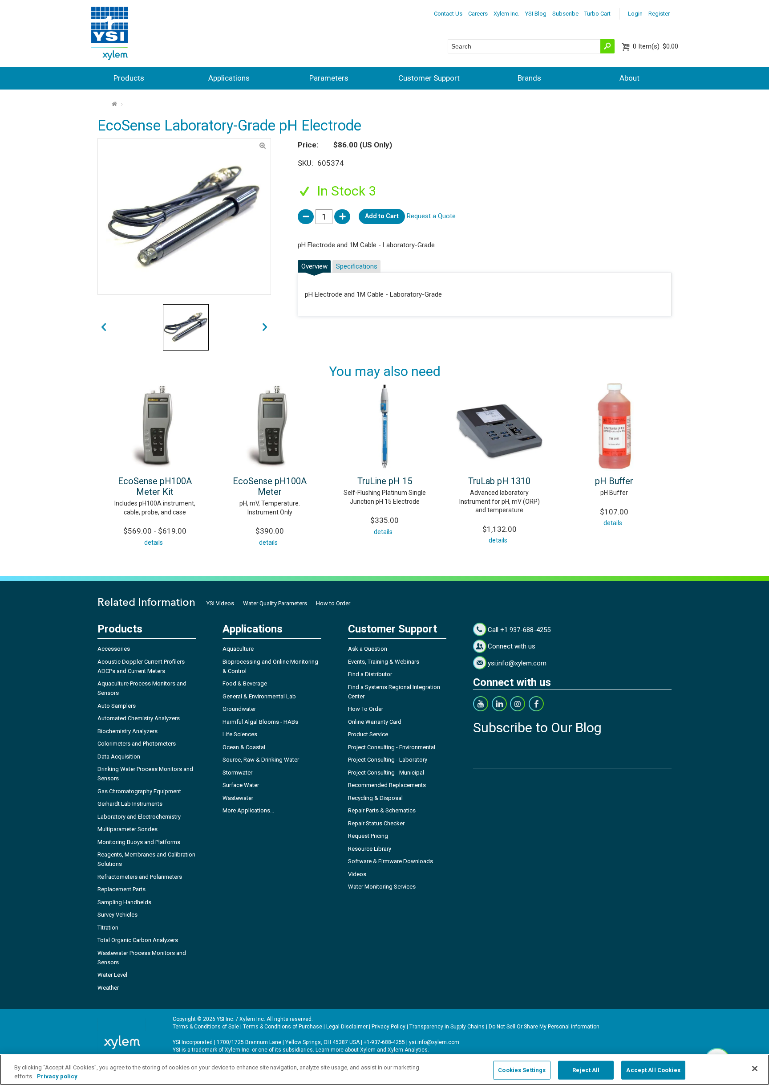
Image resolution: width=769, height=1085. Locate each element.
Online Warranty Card (374, 721)
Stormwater (237, 772)
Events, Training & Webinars (383, 661)
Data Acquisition (118, 756)
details (153, 542)
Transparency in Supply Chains (447, 1027)
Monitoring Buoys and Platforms (138, 842)
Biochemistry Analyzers (127, 731)
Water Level (112, 974)
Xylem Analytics (408, 1050)
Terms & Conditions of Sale (206, 1027)
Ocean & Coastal (244, 747)
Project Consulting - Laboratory (387, 759)
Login (635, 13)
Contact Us (448, 13)
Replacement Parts (121, 889)
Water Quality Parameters (275, 603)
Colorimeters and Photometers (136, 743)
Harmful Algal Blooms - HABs (260, 721)
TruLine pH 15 (384, 481)
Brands (529, 77)
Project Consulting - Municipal (386, 772)
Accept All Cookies (653, 1070)
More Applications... (248, 810)
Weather (108, 987)
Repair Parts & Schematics (382, 810)
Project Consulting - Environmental (391, 747)
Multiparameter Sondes (127, 829)
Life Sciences (240, 734)
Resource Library (369, 848)
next (103, 328)
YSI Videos (220, 603)
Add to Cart (382, 216)
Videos (357, 874)
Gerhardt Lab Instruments (129, 803)
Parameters (328, 77)
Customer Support (429, 77)
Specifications (356, 266)
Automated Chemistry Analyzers (138, 718)
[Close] (755, 1068)
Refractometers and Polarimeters (139, 876)
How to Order (333, 603)
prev (265, 328)
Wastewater (238, 798)
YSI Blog (535, 13)
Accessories (113, 648)
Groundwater (239, 709)
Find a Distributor (370, 674)
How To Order (365, 709)
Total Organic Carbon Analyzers (137, 940)
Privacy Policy (388, 1027)
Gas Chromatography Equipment (139, 791)
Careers (478, 13)
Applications (229, 77)
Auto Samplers (116, 705)
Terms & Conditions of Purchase (282, 1027)
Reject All (585, 1070)
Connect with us (511, 646)
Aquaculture (238, 648)
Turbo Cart (597, 13)
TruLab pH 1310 (499, 481)
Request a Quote (431, 216)
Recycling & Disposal (375, 798)
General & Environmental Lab (259, 696)
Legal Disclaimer (347, 1027)
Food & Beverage (245, 683)
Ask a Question (367, 648)
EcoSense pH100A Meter (270, 486)
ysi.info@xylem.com (517, 663)
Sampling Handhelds (124, 902)
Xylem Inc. (506, 13)
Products (128, 77)
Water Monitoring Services (382, 886)
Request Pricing (368, 835)
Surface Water (241, 785)
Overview (314, 266)
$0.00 (655, 46)
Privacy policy (57, 1076)
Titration (107, 927)
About (629, 77)
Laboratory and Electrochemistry (139, 816)
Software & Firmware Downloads (390, 861)
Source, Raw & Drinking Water (261, 759)
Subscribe (565, 13)
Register (659, 13)
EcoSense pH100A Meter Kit (155, 486)
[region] (384, 1069)
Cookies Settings (522, 1070)
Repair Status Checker (376, 823)
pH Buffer (614, 481)
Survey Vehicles (117, 914)
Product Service (368, 734)
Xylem (368, 1050)
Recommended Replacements (387, 785)
